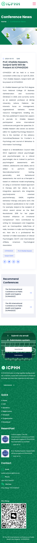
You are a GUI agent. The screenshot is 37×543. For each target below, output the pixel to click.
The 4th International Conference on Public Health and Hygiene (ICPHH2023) (13, 307)
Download (6, 422)
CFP (4, 404)
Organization (7, 418)
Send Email (18, 349)
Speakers (6, 407)
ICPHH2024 (9, 251)
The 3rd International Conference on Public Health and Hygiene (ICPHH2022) (13, 293)
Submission (18, 355)
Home (3, 21)
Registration (7, 411)
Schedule (6, 415)
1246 (18, 59)
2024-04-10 (9, 59)
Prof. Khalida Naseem (25, 251)
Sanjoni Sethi (9, 256)
